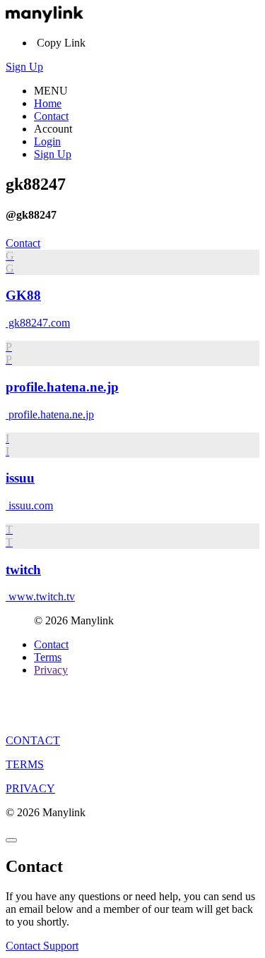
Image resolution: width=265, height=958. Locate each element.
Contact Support (42, 946)
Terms (47, 657)
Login (47, 141)
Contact (51, 116)
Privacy (51, 670)
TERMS (25, 764)
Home (47, 103)
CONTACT (33, 740)
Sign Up (24, 67)
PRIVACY (30, 788)
